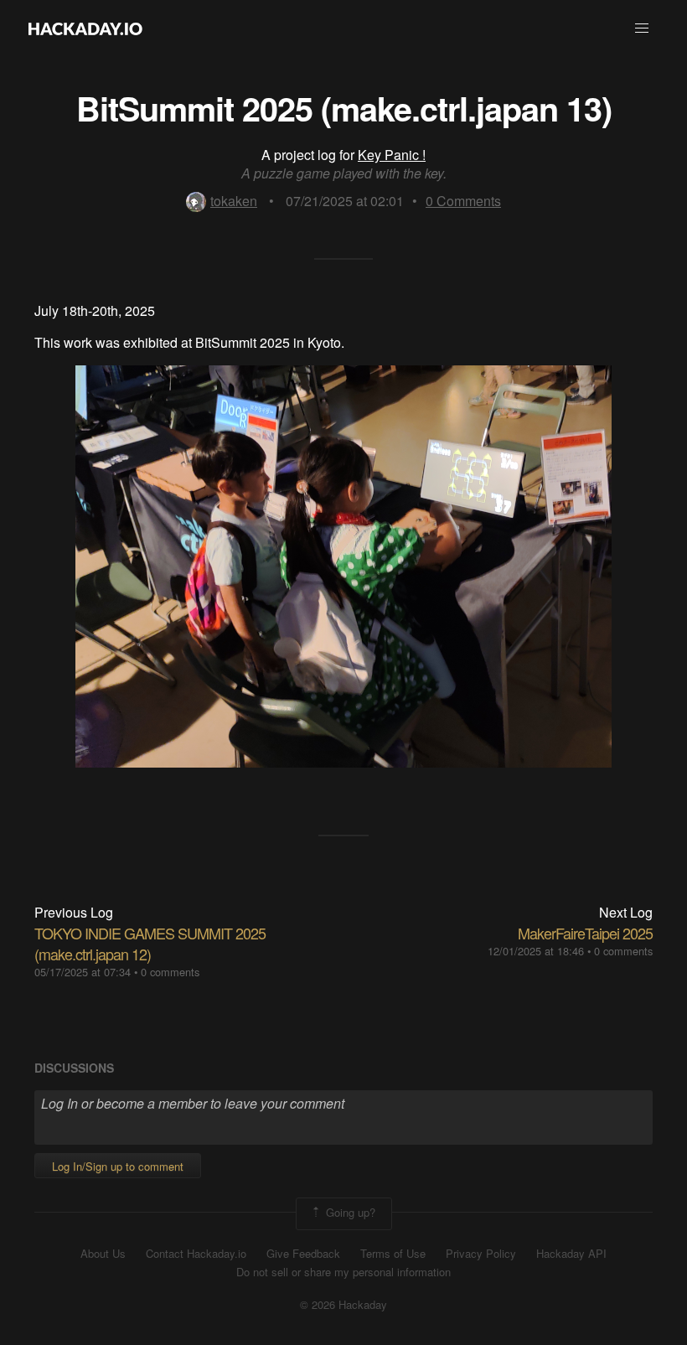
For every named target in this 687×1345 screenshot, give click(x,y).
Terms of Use (393, 1253)
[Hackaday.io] (85, 28)
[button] (641, 28)
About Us (103, 1253)
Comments (463, 200)
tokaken (233, 200)
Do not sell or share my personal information (343, 1272)
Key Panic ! (392, 154)
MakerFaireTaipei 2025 (585, 933)
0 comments (170, 972)
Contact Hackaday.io (196, 1253)
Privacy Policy (481, 1253)
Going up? (349, 1212)
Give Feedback (303, 1253)
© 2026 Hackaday (343, 1304)
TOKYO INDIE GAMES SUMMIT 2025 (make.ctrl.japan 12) (150, 943)
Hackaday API (571, 1253)
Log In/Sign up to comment (117, 1166)
